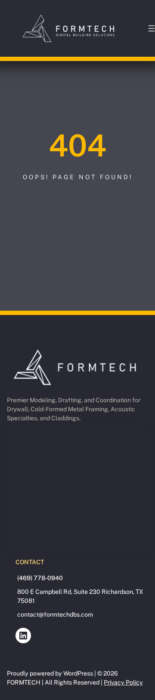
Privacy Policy (123, 682)
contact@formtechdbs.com (55, 614)
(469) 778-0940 (40, 578)
